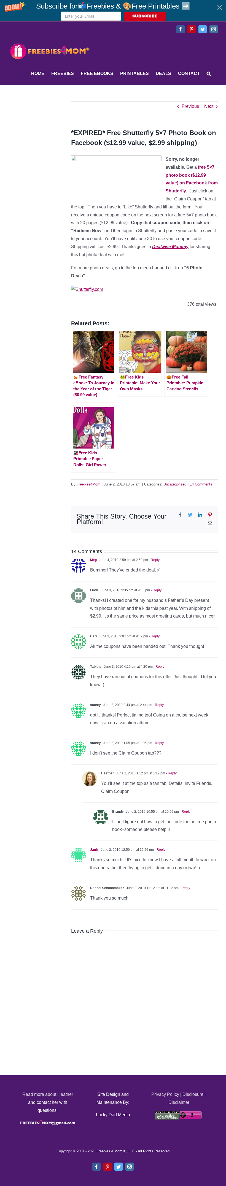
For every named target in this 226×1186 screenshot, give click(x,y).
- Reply (154, 560)
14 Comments (201, 484)
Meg (93, 560)
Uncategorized (174, 484)
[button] (113, 11)
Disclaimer (178, 1102)
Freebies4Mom (88, 484)
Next (208, 106)
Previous (190, 106)
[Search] (209, 74)
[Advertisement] (49, 135)
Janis (94, 850)
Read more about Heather (47, 1094)
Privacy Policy (165, 1094)
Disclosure (192, 1094)
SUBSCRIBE (144, 16)
